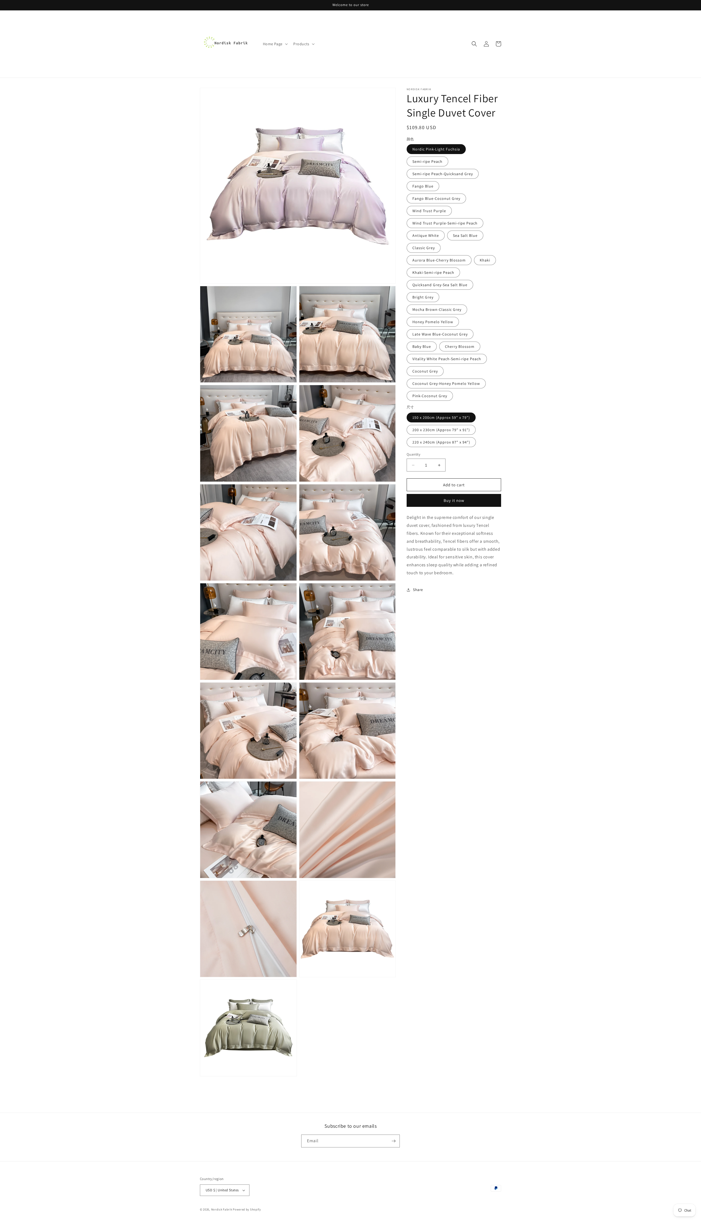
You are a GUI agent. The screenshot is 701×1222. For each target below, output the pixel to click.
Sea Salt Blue (465, 235)
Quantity (413, 454)
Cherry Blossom (460, 346)
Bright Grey (422, 297)
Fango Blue (422, 186)
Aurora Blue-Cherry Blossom (439, 260)
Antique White (425, 235)
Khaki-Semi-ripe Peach (433, 272)
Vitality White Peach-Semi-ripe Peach (446, 358)
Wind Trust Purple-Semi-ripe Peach (445, 223)
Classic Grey (423, 247)
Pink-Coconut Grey (429, 395)
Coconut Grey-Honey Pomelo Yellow (446, 383)
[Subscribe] (393, 1141)
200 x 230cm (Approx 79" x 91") (441, 429)
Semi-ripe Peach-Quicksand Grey (442, 173)
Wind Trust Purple (429, 210)
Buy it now (454, 500)
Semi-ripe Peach (427, 161)
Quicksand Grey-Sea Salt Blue (439, 284)
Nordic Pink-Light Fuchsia (436, 149)
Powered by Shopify (247, 1209)
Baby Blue (421, 346)
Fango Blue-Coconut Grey (436, 198)
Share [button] (418, 589)
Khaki (485, 260)
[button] (275, 44)
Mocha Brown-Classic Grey (436, 309)
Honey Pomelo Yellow (432, 321)
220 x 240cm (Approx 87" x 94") (441, 442)
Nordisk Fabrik (221, 1209)
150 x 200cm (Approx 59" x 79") (441, 417)
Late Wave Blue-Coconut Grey (440, 334)
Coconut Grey (425, 371)
